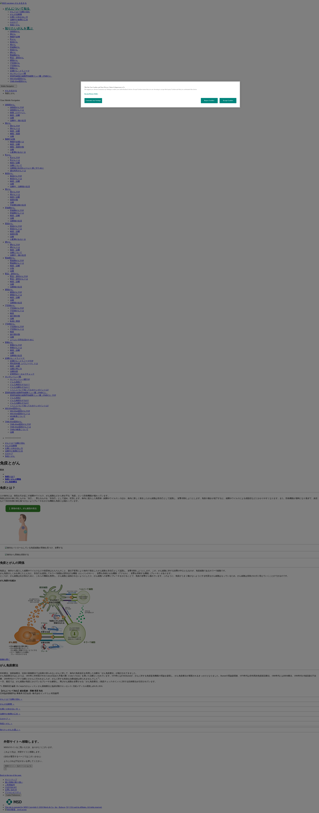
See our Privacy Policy (91, 93)
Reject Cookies (209, 100)
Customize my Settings (93, 100)
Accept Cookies (228, 100)
